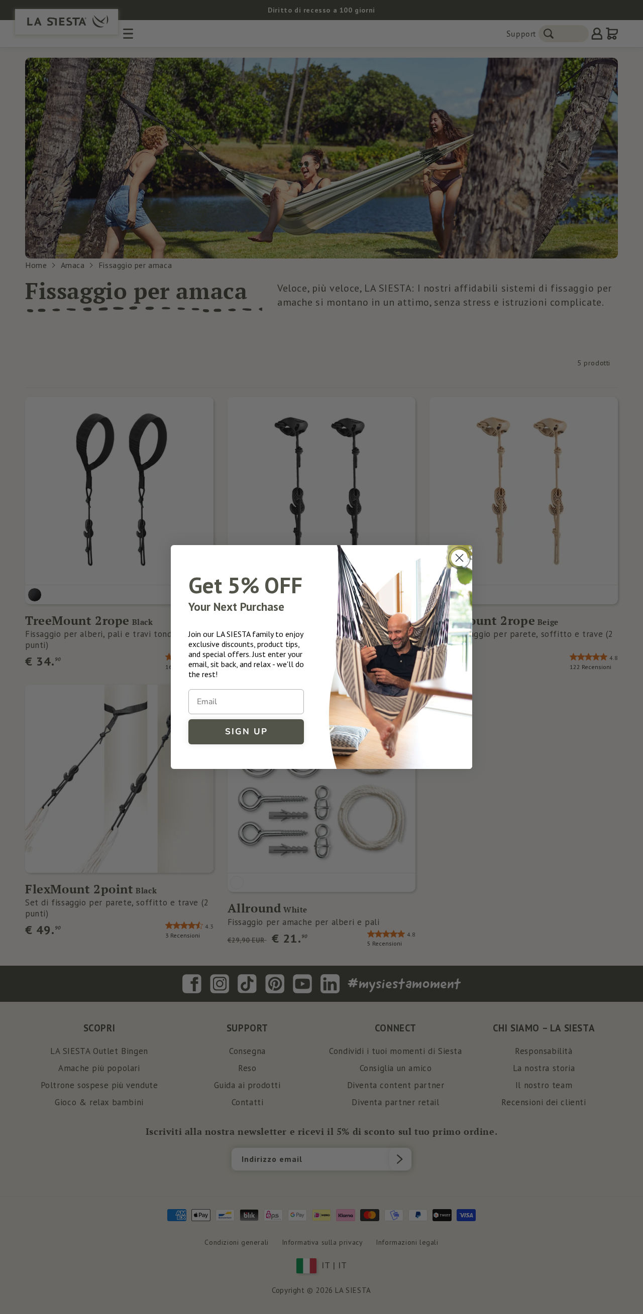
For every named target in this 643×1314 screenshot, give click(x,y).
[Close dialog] (459, 558)
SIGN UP (246, 731)
